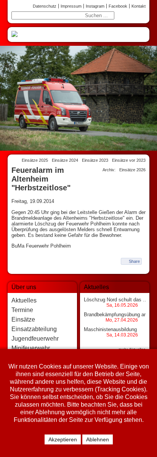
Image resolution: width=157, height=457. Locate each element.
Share (134, 261)
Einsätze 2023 (95, 160)
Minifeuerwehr (30, 348)
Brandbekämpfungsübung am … (119, 314)
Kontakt (138, 6)
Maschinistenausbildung (110, 329)
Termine (22, 310)
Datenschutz (44, 6)
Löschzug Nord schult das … (116, 300)
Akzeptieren (62, 439)
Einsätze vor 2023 (129, 160)
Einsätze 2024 (65, 160)
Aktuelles (24, 300)
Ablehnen (97, 439)
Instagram (95, 6)
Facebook (118, 6)
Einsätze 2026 (132, 169)
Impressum (71, 6)
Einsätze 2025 (35, 160)
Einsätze (23, 319)
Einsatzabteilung (34, 329)
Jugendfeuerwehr (35, 338)
